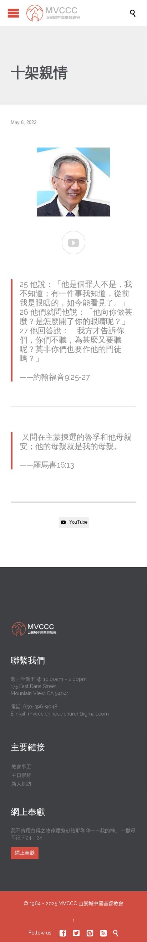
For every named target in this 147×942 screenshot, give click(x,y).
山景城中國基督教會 (100, 903)
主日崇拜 (21, 775)
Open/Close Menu (13, 13)
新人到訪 (21, 784)
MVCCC (68, 903)
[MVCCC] (77, 13)
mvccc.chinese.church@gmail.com (68, 714)
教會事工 (21, 766)
